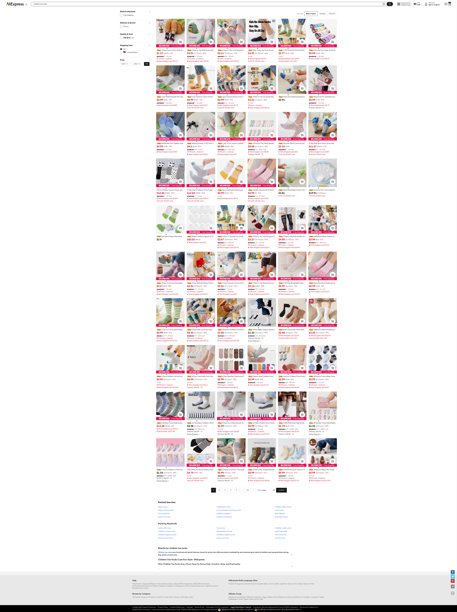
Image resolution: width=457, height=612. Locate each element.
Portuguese (239, 584)
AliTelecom (298, 597)
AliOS (256, 599)
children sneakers (223, 513)
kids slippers (280, 513)
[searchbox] (207, 4)
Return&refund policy (165, 584)
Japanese (283, 584)
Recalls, (135, 588)
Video (191, 597)
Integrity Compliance (166, 586)
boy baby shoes (281, 517)
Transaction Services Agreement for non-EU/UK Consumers (275, 607)
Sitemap (189, 607)
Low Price (160, 597)
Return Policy (143, 588)
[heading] (170, 50)
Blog (186, 597)
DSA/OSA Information (201, 584)
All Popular (136, 597)
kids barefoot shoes (224, 531)
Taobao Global (248, 599)
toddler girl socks (223, 507)
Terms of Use (199, 607)
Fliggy (264, 597)
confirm (281, 490)
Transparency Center (182, 586)
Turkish (276, 584)
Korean (290, 584)
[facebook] (453, 572)
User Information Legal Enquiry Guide (166, 610)
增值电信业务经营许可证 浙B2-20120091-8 (237, 610)
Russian (231, 584)
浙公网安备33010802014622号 (269, 610)
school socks (280, 538)
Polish (312, 584)
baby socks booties (166, 510)
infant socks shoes (165, 538)
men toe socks (281, 535)
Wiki (182, 597)
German (260, 584)
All (124, 49)
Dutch (271, 584)
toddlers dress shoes (283, 507)
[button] (26, 4)
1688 (261, 599)
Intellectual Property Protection (144, 607)
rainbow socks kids (224, 517)
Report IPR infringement (183, 584)
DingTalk (306, 597)
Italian (265, 584)
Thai (295, 584)
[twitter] (453, 576)
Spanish (247, 584)
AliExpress (250, 597)
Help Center (137, 584)
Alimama (258, 597)
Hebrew (306, 584)
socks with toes (164, 528)
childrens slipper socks (225, 535)
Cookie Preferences (177, 607)
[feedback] (453, 586)
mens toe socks (222, 538)
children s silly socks (283, 528)
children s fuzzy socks (167, 531)
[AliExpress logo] (15, 4)
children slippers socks (167, 535)
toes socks (220, 528)
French (253, 584)
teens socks (163, 507)
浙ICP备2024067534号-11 (291, 610)
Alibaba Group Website (237, 597)
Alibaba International (285, 597)
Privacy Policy (163, 607)
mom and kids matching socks (228, 510)
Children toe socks (165, 552)
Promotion (152, 597)
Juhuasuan (314, 597)
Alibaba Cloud (272, 597)
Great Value (168, 597)
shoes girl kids (163, 513)
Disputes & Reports (149, 584)
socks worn (279, 510)
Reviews (177, 597)
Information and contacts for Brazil (145, 586)
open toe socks (164, 517)
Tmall (240, 599)
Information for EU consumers (217, 607)
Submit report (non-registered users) (204, 586)
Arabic (300, 584)
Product (144, 597)
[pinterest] (453, 581)
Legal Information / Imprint (240, 607)
